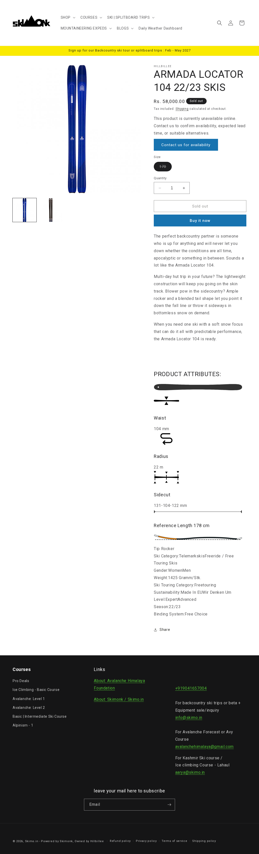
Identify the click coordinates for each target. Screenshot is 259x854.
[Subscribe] (169, 805)
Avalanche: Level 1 (29, 699)
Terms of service (174, 841)
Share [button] (165, 630)
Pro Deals (21, 681)
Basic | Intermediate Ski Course (40, 716)
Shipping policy (204, 841)
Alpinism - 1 (23, 725)
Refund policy (120, 841)
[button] (67, 17)
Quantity (160, 178)
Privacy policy (146, 841)
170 (165, 167)
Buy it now (200, 220)
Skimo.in (31, 841)
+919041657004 (191, 688)
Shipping (182, 109)
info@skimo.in (188, 717)
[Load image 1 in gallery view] (24, 210)
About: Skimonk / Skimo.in (119, 699)
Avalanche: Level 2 (29, 708)
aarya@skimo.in (190, 772)
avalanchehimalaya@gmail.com (204, 746)
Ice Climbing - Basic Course (36, 690)
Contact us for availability (185, 145)
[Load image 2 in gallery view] (51, 210)
